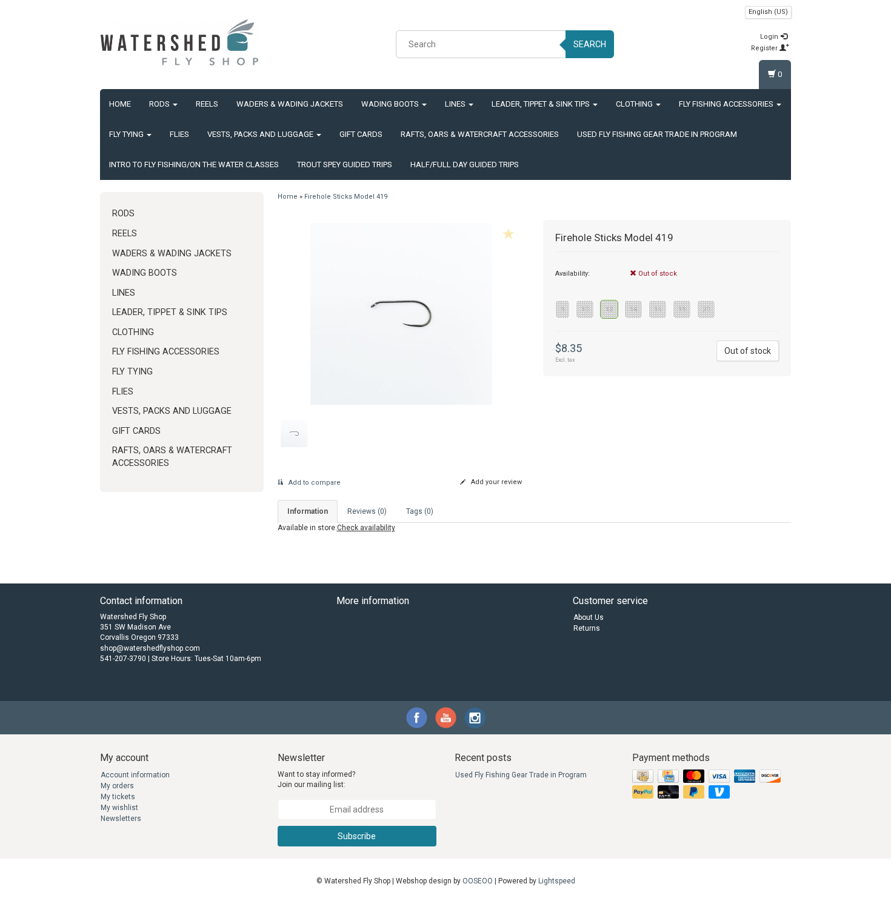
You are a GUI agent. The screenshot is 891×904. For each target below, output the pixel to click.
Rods (160, 103)
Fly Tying (127, 134)
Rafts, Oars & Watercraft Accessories (480, 134)
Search (589, 44)
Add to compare (314, 483)
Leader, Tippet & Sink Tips (542, 103)
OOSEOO (477, 881)
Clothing (635, 103)
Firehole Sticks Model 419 (345, 197)
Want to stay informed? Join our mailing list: (316, 779)
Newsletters (121, 818)
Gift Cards (360, 134)
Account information (135, 775)
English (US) (768, 12)
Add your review (495, 482)
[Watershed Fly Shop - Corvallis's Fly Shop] (179, 42)
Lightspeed (556, 881)
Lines (456, 103)
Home (120, 103)
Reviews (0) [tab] (367, 511)
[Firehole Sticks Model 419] (401, 314)
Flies (179, 134)
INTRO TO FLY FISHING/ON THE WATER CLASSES (194, 164)
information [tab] (307, 511)
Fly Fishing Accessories (727, 103)
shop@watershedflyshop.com (150, 648)
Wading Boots (391, 103)
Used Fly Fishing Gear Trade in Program (657, 134)
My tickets (118, 797)
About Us (588, 617)
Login (770, 37)
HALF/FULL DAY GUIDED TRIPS (464, 164)
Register (765, 48)
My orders (117, 786)
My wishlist (119, 807)
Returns (586, 628)
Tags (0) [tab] (419, 511)
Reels (207, 103)
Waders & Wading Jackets (289, 103)
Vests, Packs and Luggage (261, 134)
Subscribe (357, 836)
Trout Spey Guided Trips (344, 164)
